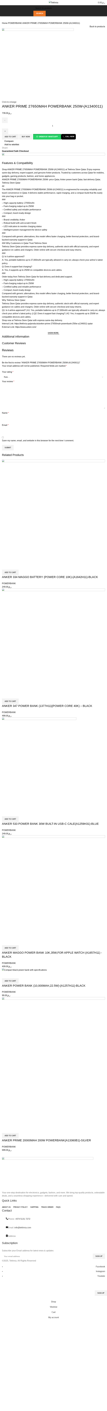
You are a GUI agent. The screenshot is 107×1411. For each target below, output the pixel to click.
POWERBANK (15, 23)
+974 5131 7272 (22, 1219)
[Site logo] (53, 2)
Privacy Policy (70, 1297)
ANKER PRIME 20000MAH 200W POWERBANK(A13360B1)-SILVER (46, 1140)
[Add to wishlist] (19, 566)
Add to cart (10, 137)
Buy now (26, 137)
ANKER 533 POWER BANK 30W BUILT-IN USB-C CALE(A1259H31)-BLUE (50, 823)
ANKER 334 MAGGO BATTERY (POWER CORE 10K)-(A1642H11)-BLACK (50, 577)
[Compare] (5, 566)
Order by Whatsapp (48, 137)
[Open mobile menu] (3, 2)
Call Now (68, 137)
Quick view (12, 566)
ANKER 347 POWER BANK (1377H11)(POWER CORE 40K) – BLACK (47, 706)
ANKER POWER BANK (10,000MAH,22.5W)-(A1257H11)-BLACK (43, 985)
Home (5, 23)
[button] (47, 136)
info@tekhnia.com (22, 1227)
